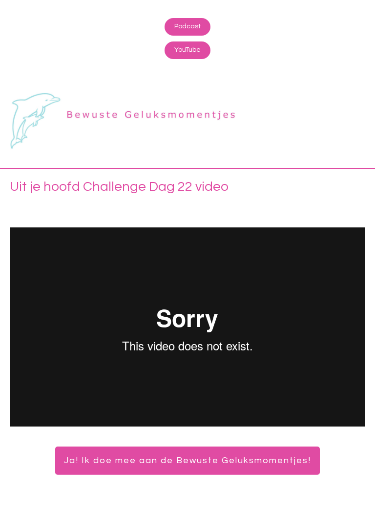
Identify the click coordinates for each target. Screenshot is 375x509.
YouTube (187, 49)
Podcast (187, 26)
